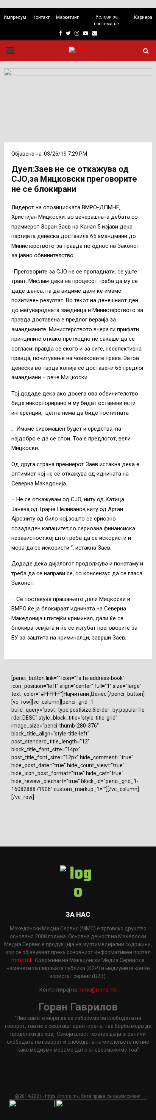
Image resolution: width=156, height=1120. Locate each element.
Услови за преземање (106, 20)
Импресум (15, 17)
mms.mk (22, 960)
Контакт (41, 17)
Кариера (143, 17)
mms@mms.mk (97, 990)
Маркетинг (67, 17)
